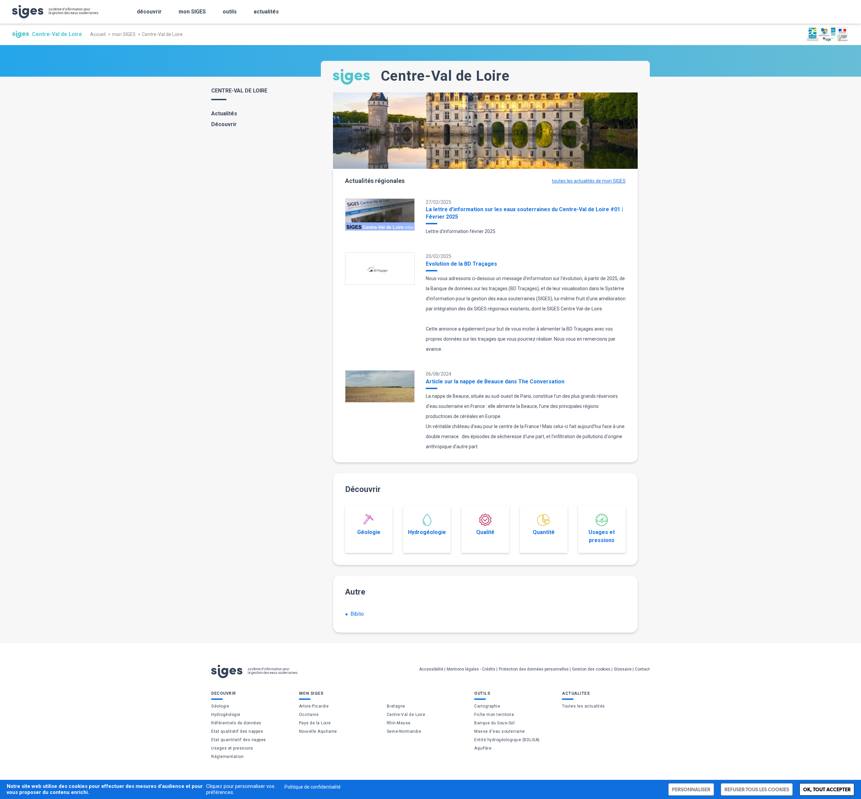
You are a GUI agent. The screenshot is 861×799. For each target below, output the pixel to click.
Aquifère (482, 748)
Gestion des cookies (591, 669)
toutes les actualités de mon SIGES (589, 181)
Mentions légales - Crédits (471, 669)
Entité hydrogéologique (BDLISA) (507, 739)
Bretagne (396, 706)
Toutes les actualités (583, 706)
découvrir (149, 11)
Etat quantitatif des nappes (238, 739)
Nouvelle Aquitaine (318, 731)
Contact (642, 669)
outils (230, 11)
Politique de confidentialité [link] (313, 787)
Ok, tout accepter (827, 789)
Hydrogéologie (427, 532)
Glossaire (623, 669)
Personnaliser (691, 789)
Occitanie (309, 714)
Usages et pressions (602, 536)
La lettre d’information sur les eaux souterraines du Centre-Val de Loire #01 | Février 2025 (524, 213)
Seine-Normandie (404, 731)
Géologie (368, 532)
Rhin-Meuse (399, 723)
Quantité (544, 532)
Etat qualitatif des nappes (237, 731)
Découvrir (224, 124)
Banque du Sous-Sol (494, 723)
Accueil (98, 34)
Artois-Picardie (314, 706)
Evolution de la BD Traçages (461, 264)
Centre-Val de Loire (406, 714)
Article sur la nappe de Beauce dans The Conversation (495, 381)
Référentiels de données (236, 723)
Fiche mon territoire (494, 714)
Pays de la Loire (315, 723)
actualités (266, 11)
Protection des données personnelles (534, 669)
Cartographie (487, 706)
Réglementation (227, 756)
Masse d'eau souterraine (499, 731)
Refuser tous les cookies (756, 789)
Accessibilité (431, 669)
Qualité (485, 532)
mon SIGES (192, 11)
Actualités (224, 113)
